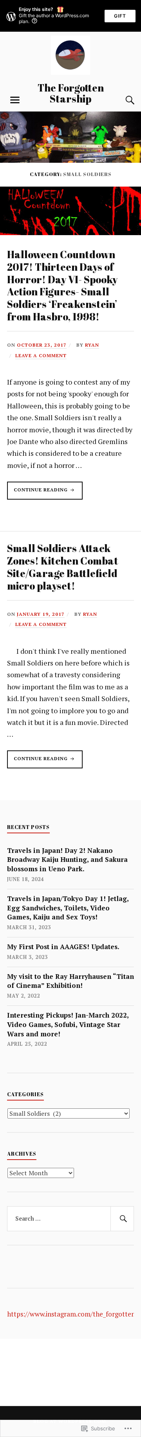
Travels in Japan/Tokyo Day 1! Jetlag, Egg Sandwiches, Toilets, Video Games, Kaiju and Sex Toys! (67, 908)
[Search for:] (70, 1218)
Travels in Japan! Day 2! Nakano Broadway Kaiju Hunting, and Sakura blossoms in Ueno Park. (67, 860)
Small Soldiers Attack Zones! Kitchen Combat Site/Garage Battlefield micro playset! (62, 566)
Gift (120, 16)
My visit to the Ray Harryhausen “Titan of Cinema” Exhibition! (70, 981)
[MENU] (15, 100)
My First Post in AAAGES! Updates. (63, 946)
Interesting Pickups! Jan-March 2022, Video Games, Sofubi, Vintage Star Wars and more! (67, 1024)
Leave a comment (41, 355)
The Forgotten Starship (71, 93)
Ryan (92, 345)
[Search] (122, 100)
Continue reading (38, 493)
